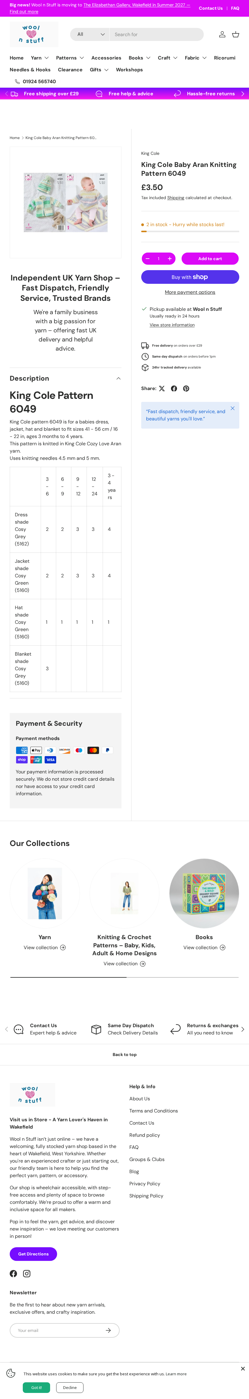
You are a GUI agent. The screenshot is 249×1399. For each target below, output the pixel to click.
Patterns (66, 58)
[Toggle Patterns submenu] (81, 57)
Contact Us (211, 8)
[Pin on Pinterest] (186, 388)
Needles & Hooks (30, 69)
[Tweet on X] (162, 388)
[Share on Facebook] (174, 388)
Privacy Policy (144, 1183)
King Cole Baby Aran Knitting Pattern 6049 (62, 137)
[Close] (243, 1369)
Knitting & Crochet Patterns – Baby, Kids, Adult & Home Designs (124, 945)
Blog (134, 1171)
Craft (164, 58)
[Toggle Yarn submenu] (46, 57)
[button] (235, 34)
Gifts (95, 69)
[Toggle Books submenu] (148, 57)
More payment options (190, 292)
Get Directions (33, 1254)
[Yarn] (45, 893)
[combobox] (137, 34)
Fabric (192, 58)
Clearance (70, 69)
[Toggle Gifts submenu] (106, 69)
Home (17, 58)
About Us (139, 1098)
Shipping (175, 197)
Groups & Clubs (147, 1159)
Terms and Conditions (153, 1111)
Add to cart (210, 258)
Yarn (36, 58)
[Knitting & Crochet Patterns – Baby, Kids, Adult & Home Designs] (124, 893)
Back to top (125, 1054)
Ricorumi (224, 58)
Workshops (129, 69)
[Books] (204, 893)
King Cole (150, 153)
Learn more (176, 1374)
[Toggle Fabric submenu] (204, 57)
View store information (172, 325)
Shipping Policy (146, 1196)
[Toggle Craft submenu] (175, 57)
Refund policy (144, 1135)
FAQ (235, 8)
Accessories (106, 58)
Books (136, 58)
